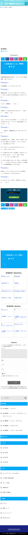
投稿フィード (6, 508)
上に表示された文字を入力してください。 (10, 375)
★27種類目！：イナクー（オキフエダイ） (13, 430)
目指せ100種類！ (7, 492)
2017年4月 (5, 452)
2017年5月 (5, 447)
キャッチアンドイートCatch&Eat (11, 473)
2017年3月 (5, 457)
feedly (14, 197)
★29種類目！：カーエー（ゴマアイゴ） (7, 332)
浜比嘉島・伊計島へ (18, 297)
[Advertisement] (12, 18)
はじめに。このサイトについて (14, 529)
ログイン (5, 503)
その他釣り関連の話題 (8, 478)
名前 (2, 360)
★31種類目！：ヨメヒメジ (7, 316)
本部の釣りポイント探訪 (6, 297)
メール (3, 364)
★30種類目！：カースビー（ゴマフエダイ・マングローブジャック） (20, 317)
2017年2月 (5, 462)
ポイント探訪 (4, 208)
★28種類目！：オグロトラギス (10, 425)
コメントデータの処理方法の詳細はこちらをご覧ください (15, 388)
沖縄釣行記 (11, 208)
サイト (2, 369)
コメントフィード (7, 513)
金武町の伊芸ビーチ (5, 283)
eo (4, 264)
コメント (3, 348)
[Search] (25, 398)
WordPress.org (6, 517)
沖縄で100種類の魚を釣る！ (14, 3)
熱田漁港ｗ (17, 283)
